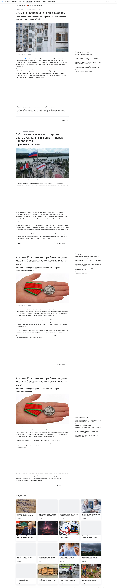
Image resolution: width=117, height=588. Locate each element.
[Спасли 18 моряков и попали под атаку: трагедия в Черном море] (48, 509)
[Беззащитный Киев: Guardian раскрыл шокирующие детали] (91, 553)
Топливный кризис (38, 5)
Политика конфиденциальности (83, 587)
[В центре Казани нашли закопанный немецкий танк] (91, 531)
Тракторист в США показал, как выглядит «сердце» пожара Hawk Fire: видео (86, 59)
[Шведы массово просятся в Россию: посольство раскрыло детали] (48, 574)
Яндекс (25, 58)
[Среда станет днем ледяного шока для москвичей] (26, 574)
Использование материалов (95, 587)
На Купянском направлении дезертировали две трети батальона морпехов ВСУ (88, 70)
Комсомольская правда (30, 9)
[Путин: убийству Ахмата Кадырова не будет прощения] (26, 531)
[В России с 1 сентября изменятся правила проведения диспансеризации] (91, 509)
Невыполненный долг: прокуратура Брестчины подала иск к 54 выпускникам (88, 261)
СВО (29, 5)
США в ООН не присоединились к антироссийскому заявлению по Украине (86, 55)
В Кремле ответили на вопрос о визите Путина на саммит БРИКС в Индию (88, 63)
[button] (42, 37)
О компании (6, 587)
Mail (2, 587)
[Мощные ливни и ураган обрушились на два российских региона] (69, 574)
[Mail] (2, 1)
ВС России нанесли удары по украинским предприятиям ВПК (86, 268)
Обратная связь (105, 587)
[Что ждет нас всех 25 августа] (48, 531)
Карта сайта (112, 587)
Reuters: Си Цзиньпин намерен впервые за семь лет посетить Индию (88, 265)
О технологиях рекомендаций (69, 587)
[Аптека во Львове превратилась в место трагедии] (69, 531)
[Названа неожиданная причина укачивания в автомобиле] (48, 553)
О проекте (61, 587)
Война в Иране (22, 5)
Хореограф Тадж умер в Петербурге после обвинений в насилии (86, 272)
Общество (39, 9)
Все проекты (16, 587)
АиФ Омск (25, 131)
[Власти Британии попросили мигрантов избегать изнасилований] (26, 553)
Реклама (11, 587)
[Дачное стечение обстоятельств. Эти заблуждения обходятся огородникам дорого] (91, 574)
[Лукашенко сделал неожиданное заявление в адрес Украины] (69, 509)
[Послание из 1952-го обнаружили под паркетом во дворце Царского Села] (26, 509)
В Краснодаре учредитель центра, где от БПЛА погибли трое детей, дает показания (88, 257)
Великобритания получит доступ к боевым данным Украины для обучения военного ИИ (87, 66)
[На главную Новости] (6, 1)
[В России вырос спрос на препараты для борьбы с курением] (69, 553)
